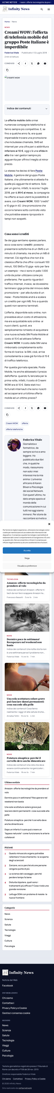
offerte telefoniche (14, 429)
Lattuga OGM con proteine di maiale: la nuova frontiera (28, 896)
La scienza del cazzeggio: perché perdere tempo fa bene (25, 875)
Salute (8, 924)
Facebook (7, 985)
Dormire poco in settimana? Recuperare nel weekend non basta (24, 642)
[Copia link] (7, 70)
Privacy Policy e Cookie (14, 1008)
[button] (49, 524)
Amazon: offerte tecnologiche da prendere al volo (26, 584)
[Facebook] (25, 63)
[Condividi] (19, 63)
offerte (25, 423)
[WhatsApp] (38, 63)
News (7, 27)
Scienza (9, 919)
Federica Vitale (12, 52)
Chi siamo (7, 998)
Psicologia (10, 946)
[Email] (45, 63)
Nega (27, 558)
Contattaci (8, 1003)
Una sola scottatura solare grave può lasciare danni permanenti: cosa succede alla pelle (26, 701)
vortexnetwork (25, 1088)
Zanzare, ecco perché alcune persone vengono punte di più (28, 867)
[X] (32, 63)
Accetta (27, 550)
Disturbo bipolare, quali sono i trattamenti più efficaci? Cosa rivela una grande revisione (29, 886)
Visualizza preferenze (27, 566)
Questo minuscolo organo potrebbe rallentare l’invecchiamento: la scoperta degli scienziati (29, 857)
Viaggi (8, 935)
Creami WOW (12, 423)
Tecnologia (12, 579)
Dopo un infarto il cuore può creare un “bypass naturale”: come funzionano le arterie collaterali (27, 833)
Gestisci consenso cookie (16, 1013)
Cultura (8, 940)
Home (7, 21)
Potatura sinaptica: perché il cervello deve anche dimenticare (26, 759)
